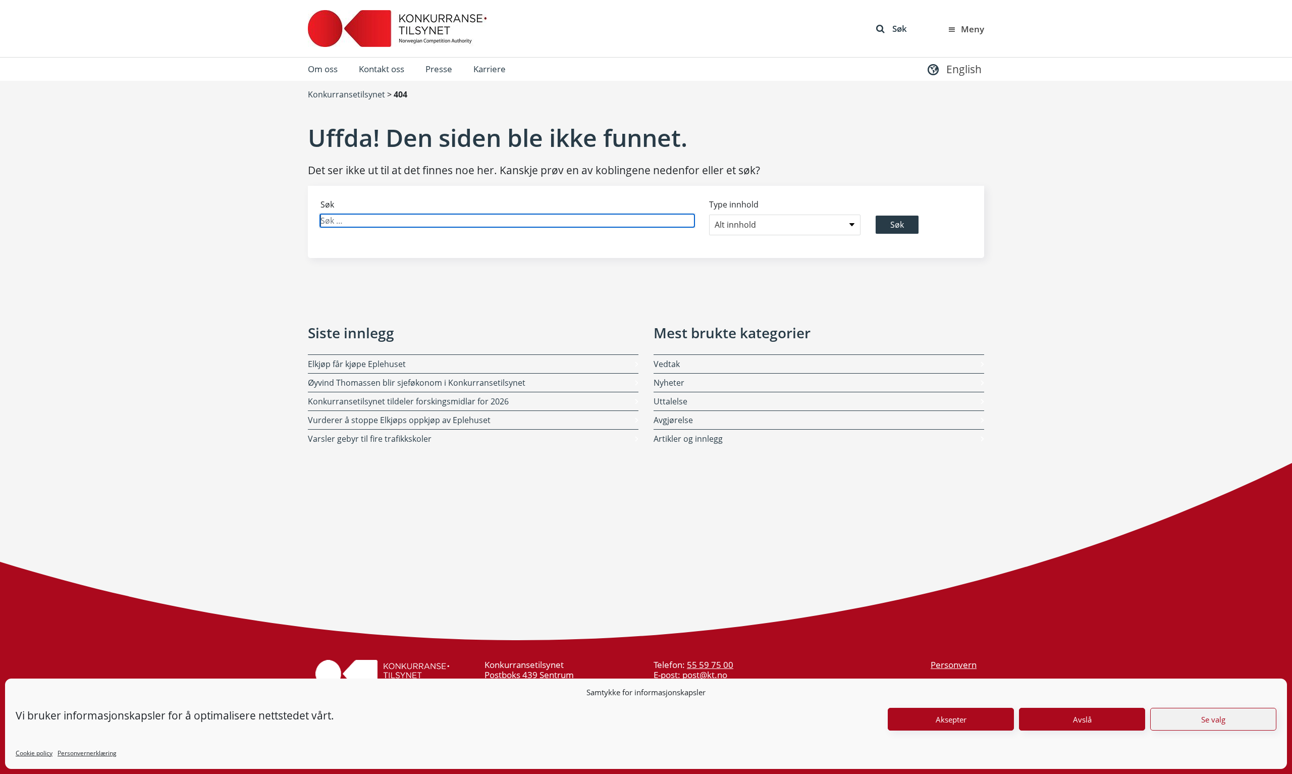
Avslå (1082, 719)
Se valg (1213, 719)
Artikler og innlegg (688, 438)
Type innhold (734, 204)
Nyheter (669, 382)
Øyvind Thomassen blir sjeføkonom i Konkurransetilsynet (416, 382)
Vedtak (667, 364)
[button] (953, 69)
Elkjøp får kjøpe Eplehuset (357, 364)
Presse (438, 69)
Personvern (954, 664)
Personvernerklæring (87, 753)
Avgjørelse (673, 420)
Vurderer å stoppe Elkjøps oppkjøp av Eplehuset (399, 420)
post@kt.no (704, 675)
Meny (972, 29)
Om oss (323, 69)
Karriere (489, 69)
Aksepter (951, 719)
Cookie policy (34, 753)
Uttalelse (670, 401)
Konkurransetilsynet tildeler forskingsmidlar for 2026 (408, 401)
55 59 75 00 (710, 664)
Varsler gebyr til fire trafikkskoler (370, 438)
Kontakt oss (381, 69)
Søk (899, 28)
